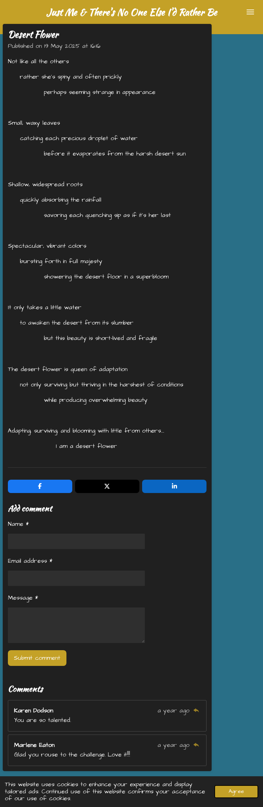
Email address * (30, 561)
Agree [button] (236, 791)
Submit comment (37, 658)
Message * (23, 598)
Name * (18, 524)
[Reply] (196, 711)
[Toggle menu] (250, 12)
